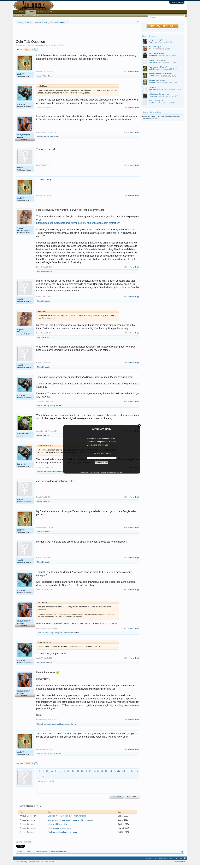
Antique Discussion (33, 45)
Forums (31, 12)
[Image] (98, 771)
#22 (125, 107)
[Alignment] (73, 771)
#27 (125, 297)
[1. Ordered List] (82, 771)
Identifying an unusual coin (59, 828)
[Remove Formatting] (132, 771)
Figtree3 (40, 136)
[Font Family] (59, 771)
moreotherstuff (23, 434)
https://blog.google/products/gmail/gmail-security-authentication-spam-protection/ (78, 223)
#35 (125, 557)
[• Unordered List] (78, 771)
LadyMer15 (153, 62)
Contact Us (149, 858)
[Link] (64, 771)
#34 (125, 527)
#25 (125, 195)
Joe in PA (40, 76)
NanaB (50, 45)
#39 (125, 719)
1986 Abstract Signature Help (159, 94)
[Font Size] (55, 771)
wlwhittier (152, 69)
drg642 (151, 103)
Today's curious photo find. (158, 40)
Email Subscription (165, 858)
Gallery (40, 11)
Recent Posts (34, 15)
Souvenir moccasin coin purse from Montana (67, 816)
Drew (150, 49)
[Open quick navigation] (138, 22)
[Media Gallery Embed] (118, 771)
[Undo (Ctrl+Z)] (39, 776)
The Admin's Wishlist (149, 118)
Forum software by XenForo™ (34, 862)
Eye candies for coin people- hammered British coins (70, 820)
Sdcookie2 (152, 82)
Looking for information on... (158, 60)
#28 (125, 333)
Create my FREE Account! (162, 26)
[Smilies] (94, 771)
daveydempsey (23, 135)
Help (156, 858)
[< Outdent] (86, 771)
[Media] (102, 771)
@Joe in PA (116, 233)
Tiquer (151, 42)
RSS (185, 858)
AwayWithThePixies (156, 89)
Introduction (153, 87)
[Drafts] (123, 771)
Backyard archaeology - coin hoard (62, 832)
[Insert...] (106, 771)
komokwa (47, 724)
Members (51, 11)
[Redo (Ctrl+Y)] (43, 776)
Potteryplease (153, 55)
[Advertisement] (77, 32)
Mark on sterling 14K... (157, 101)
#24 (125, 165)
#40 (125, 749)
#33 (125, 497)
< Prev (27, 49)
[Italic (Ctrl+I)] (43, 771)
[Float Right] (115, 771)
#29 (125, 362)
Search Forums (21, 15)
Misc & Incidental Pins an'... (158, 67)
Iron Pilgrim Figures (155, 47)
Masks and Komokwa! (156, 53)
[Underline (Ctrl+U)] (47, 771)
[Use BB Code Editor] (137, 771)
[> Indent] (89, 771)
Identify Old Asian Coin (57, 824)
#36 (125, 590)
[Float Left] (111, 771)
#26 (125, 267)
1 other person (68, 633)
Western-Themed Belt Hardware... (161, 74)
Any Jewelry (41, 271)
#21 (125, 71)
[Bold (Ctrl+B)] (39, 771)
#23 (125, 132)
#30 (125, 401)
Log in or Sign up (177, 2)
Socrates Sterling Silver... (157, 80)
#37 (125, 628)
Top (181, 858)
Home (21, 11)
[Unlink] (68, 771)
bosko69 (20, 74)
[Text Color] (52, 771)
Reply (137, 71)
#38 (125, 658)
